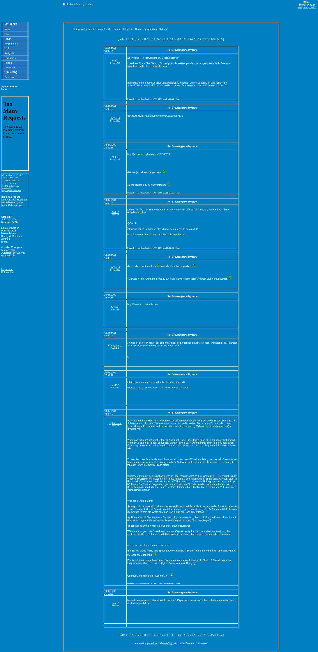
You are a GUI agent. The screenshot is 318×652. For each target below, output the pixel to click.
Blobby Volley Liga (82, 29)
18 (171, 39)
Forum (100, 29)
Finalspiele (10, 58)
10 (145, 39)
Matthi (115, 60)
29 (208, 39)
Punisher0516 (8, 230)
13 (155, 39)
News (7, 29)
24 (191, 39)
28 (204, 39)
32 (218, 39)
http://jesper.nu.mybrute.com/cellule (164, 115)
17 (168, 39)
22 (184, 39)
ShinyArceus (8, 250)
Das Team (9, 77)
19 (175, 39)
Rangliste (9, 53)
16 (165, 39)
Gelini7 (115, 212)
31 (214, 39)
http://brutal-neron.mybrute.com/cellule (177, 229)
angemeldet (151, 643)
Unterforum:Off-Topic (119, 29)
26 (198, 39)
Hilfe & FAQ (10, 72)
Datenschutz (8, 272)
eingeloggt (167, 643)
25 (194, 39)
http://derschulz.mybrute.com (143, 304)
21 (181, 39)
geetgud (5, 255)
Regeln (8, 62)
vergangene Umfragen (11, 191)
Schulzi (115, 307)
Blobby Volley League (307, 7)
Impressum (7, 269)
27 (201, 39)
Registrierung (11, 43)
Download (9, 67)
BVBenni (115, 118)
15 (161, 39)
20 (178, 39)
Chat (6, 34)
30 (211, 39)
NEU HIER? (10, 24)
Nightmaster (115, 423)
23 (188, 39)
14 (158, 39)
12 (151, 39)
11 (148, 39)
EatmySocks (115, 345)
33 (221, 39)
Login (7, 48)
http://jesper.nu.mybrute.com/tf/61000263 (149, 154)
